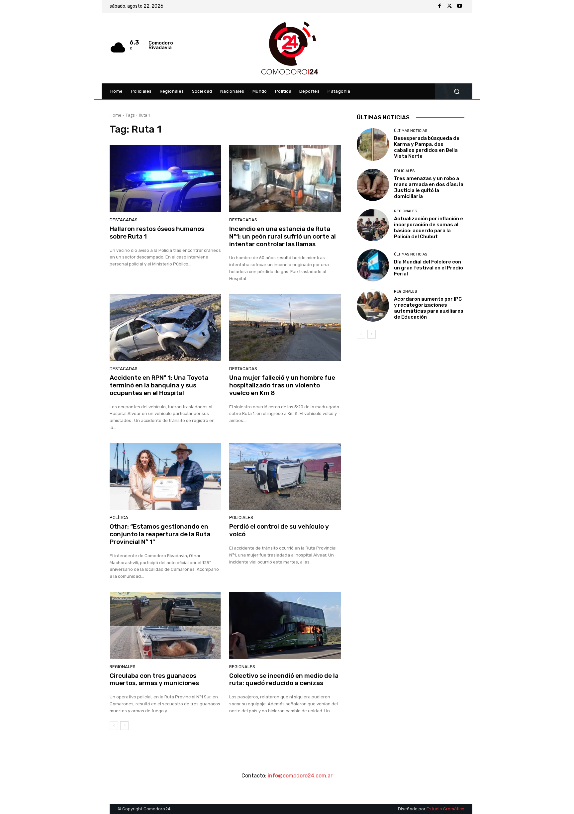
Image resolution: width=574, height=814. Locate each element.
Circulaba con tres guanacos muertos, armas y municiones (154, 679)
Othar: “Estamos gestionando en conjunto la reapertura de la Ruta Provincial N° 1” (160, 534)
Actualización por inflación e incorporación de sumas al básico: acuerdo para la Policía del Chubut (428, 228)
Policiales (241, 517)
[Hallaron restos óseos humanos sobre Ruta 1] (165, 178)
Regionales (123, 666)
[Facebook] (439, 6)
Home (115, 115)
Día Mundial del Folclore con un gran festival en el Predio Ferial (428, 268)
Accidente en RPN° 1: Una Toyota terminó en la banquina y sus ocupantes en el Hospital (159, 385)
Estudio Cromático (445, 808)
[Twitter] (449, 6)
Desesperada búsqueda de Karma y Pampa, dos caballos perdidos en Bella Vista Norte (426, 147)
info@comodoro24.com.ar (300, 775)
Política (119, 517)
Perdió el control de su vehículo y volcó (279, 530)
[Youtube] (459, 6)
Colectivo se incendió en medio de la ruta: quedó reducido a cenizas (283, 679)
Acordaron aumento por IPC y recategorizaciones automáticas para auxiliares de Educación (428, 308)
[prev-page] (114, 725)
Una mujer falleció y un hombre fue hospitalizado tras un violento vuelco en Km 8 (282, 385)
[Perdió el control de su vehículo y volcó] (285, 476)
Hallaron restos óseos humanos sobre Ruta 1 (157, 232)
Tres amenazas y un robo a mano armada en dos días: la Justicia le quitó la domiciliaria (428, 187)
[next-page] (124, 725)
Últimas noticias (410, 131)
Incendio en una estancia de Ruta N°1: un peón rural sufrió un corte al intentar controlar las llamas (282, 236)
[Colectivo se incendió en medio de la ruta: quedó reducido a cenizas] (285, 625)
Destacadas (124, 220)
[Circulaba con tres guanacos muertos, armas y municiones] (165, 625)
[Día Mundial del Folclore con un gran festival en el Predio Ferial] (373, 265)
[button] (456, 91)
